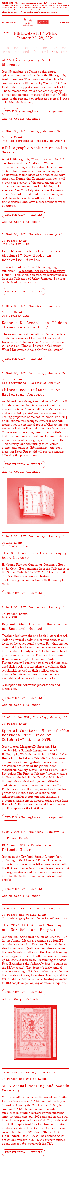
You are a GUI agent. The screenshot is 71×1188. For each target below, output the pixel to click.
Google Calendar (27, 118)
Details (11, 111)
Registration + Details (24, 214)
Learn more (64, 22)
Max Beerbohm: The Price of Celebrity (35, 756)
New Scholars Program (28, 944)
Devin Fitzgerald (26, 451)
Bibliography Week (35, 33)
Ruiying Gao (30, 401)
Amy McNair (53, 401)
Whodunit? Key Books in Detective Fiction (33, 272)
